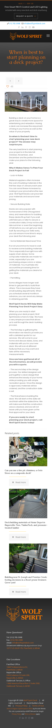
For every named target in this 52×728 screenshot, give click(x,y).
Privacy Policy (21, 705)
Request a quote (26, 16)
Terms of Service (30, 714)
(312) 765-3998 (16, 637)
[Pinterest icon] (26, 27)
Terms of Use (38, 705)
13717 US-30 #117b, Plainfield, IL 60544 (23, 648)
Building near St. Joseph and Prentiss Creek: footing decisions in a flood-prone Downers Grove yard (26, 580)
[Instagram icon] (30, 27)
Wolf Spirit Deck (30, 700)
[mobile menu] (48, 35)
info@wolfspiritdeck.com (34, 23)
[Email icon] (33, 27)
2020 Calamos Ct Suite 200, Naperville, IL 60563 (18, 676)
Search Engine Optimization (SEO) (19, 708)
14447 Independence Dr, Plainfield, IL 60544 (17, 668)
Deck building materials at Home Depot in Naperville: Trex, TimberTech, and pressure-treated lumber (26, 525)
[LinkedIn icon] (22, 27)
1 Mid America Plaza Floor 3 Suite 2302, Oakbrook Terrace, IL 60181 (23, 684)
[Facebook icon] (19, 27)
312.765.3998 (14, 23)
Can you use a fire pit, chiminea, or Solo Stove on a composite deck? (23, 471)
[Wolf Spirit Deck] (26, 36)
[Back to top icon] (46, 722)
